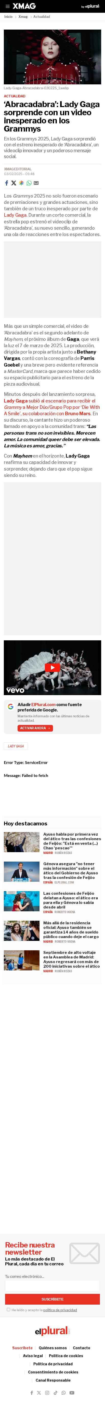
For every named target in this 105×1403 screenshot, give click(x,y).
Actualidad (14, 96)
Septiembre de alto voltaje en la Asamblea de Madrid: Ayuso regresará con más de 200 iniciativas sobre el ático (71, 959)
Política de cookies (66, 1356)
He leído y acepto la (44, 1310)
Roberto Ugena (65, 912)
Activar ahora (33, 728)
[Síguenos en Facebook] (32, 1393)
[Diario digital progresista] (52, 1331)
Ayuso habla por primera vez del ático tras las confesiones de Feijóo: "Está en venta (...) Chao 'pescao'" (72, 841)
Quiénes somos (53, 1348)
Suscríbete (22, 1348)
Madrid (48, 853)
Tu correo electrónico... (24, 1276)
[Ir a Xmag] (24, 6)
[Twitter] (13, 183)
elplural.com (64, 882)
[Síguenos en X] (39, 1393)
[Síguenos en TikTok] (55, 1392)
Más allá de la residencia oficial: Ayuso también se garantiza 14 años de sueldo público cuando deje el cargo (71, 930)
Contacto (81, 1348)
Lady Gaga (15, 215)
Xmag (23, 17)
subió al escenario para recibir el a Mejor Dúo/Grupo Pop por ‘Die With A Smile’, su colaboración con (52, 407)
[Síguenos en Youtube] (71, 1392)
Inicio (8, 17)
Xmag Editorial (17, 169)
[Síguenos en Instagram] (47, 1393)
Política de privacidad (53, 1364)
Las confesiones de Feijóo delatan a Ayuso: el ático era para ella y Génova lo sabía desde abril (70, 900)
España (48, 882)
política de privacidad (60, 1310)
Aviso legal (33, 1356)
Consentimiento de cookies (53, 1372)
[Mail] (36, 183)
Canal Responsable (53, 1380)
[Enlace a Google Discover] (21, 183)
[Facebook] (6, 183)
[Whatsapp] (29, 183)
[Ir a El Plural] (90, 6)
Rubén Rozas (63, 853)
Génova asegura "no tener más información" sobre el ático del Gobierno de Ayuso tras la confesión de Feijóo (70, 871)
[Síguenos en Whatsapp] (63, 1392)
